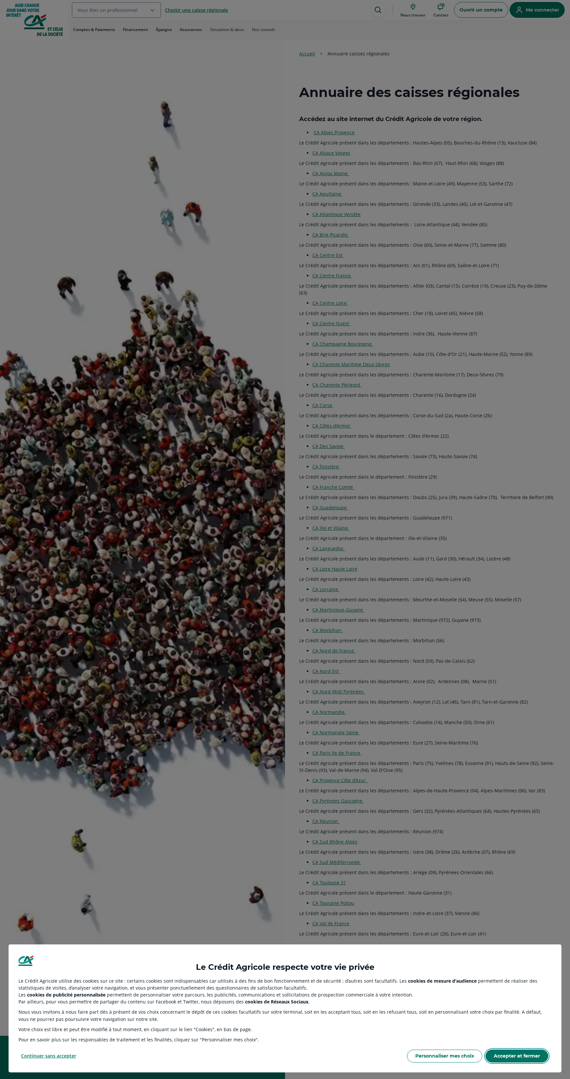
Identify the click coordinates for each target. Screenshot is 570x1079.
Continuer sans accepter (48, 1056)
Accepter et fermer (517, 1056)
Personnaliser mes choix (444, 1056)
